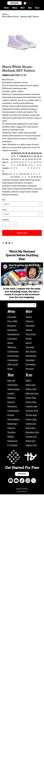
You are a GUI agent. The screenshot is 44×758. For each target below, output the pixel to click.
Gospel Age (32, 406)
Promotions (13, 356)
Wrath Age (31, 415)
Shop (11, 311)
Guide (29, 317)
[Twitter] (12, 243)
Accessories (13, 334)
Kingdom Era (32, 432)
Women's (11, 347)
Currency (12, 338)
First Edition (13, 419)
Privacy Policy (22, 491)
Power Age (31, 419)
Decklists (30, 360)
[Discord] (10, 480)
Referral (11, 397)
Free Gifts (12, 321)
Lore (29, 374)
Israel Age (31, 402)
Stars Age (30, 385)
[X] (33, 480)
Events (10, 415)
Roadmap (12, 423)
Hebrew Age (32, 393)
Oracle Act (31, 436)
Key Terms (31, 351)
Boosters (11, 325)
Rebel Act (30, 441)
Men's (10, 343)
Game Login (13, 389)
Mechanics (31, 356)
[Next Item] (38, 42)
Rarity (29, 343)
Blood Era (31, 428)
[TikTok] (22, 480)
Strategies (31, 364)
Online (29, 330)
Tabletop (30, 325)
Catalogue (12, 360)
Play (29, 311)
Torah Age (31, 397)
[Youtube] (16, 480)
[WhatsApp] (3, 243)
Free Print (31, 334)
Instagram (12, 441)
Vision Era (31, 423)
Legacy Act (31, 445)
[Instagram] (27, 480)
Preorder (11, 317)
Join (10, 374)
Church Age (32, 410)
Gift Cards (12, 364)
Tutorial (29, 321)
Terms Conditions (22, 488)
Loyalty (10, 393)
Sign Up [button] (11, 380)
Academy (12, 406)
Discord (11, 428)
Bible (28, 380)
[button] (25, 2)
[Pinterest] (9, 243)
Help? (10, 368)
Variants (30, 347)
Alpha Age (31, 389)
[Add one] (14, 224)
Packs (28, 338)
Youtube (11, 432)
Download (12, 385)
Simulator (12, 330)
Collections (12, 351)
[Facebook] (6, 243)
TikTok (10, 436)
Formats (30, 368)
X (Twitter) (12, 445)
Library (11, 402)
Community (13, 410)
